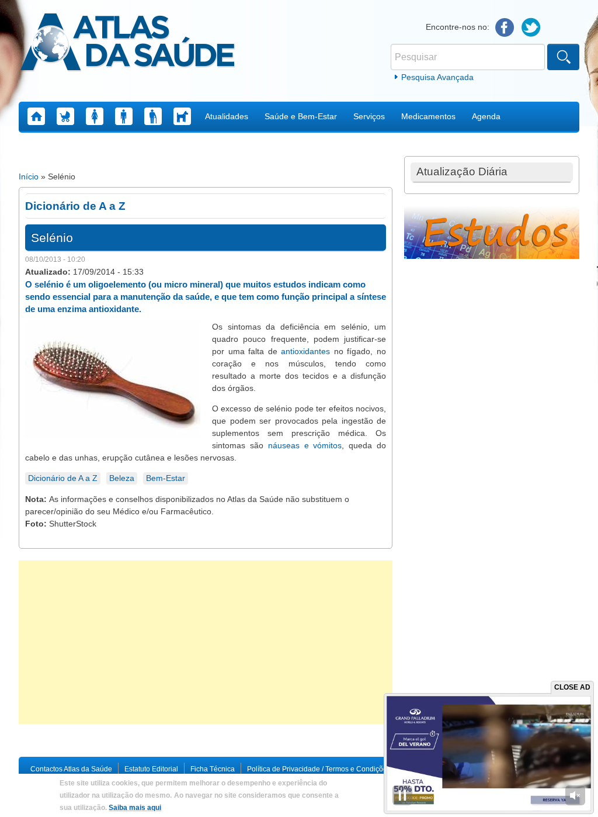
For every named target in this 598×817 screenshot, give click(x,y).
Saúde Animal (182, 116)
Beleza (121, 478)
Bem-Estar (165, 478)
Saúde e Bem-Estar (301, 116)
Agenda (486, 116)
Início (29, 176)
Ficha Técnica (212, 769)
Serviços (369, 116)
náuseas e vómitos (305, 445)
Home (36, 116)
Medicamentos (428, 116)
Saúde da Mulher (94, 116)
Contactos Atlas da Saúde (71, 769)
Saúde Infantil (65, 116)
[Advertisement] (205, 642)
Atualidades (226, 116)
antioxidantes (305, 351)
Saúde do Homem (123, 116)
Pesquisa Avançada (437, 77)
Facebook (505, 28)
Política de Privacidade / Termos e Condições (319, 769)
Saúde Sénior (153, 116)
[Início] (128, 44)
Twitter (531, 28)
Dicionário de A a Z (63, 478)
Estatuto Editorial (151, 769)
